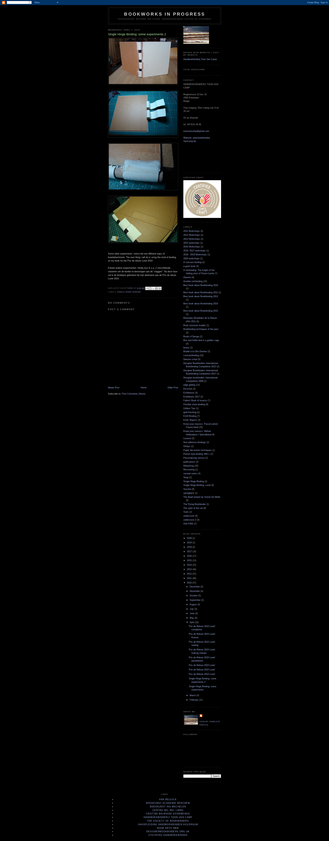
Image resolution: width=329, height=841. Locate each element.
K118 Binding (189, 416)
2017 (189, 551)
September (195, 600)
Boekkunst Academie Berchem (168, 803)
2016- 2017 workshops (194, 250)
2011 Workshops (191, 231)
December (195, 586)
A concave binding (192, 262)
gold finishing (189, 412)
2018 (189, 547)
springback (188, 493)
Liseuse (187, 438)
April (192, 622)
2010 (189, 582)
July (192, 609)
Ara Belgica (167, 799)
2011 (189, 578)
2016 (189, 556)
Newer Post (113, 387)
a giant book (189, 266)
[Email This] (147, 288)
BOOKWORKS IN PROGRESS (164, 14)
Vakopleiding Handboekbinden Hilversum (168, 824)
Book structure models (194, 325)
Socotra (187, 489)
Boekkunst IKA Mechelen (168, 806)
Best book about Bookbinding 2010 (200, 285)
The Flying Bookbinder (194, 504)
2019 (189, 542)
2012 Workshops (191, 235)
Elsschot (187, 388)
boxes (186, 347)
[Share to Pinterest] (160, 288)
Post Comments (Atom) (133, 393)
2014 (189, 565)
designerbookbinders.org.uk (168, 831)
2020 (189, 538)
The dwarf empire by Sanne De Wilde (201, 497)
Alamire (187, 277)
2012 (189, 573)
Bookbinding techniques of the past (200, 329)
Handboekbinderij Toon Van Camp (200, 59)
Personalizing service (194, 458)
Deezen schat (190, 359)
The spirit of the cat (193, 508)
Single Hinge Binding (129, 292)
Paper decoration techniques (197, 450)
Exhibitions (188, 392)
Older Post (173, 387)
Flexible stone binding (194, 404)
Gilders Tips (189, 408)
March (193, 695)
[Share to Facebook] (156, 288)
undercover (188, 516)
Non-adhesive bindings (194, 442)
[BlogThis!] (150, 288)
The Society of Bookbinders (168, 821)
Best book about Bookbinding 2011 (200, 292)
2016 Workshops (191, 246)
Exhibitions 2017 (191, 396)
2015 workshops (191, 243)
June (192, 613)
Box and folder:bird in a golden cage (201, 340)
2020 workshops (191, 258)
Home (144, 387)
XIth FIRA (188, 523)
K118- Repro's (190, 420)
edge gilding (189, 385)
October (194, 595)
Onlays (186, 446)
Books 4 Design (191, 336)
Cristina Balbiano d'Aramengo (168, 813)
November (195, 591)
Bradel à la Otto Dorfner (195, 351)
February (194, 700)
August (193, 604)
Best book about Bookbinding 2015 (200, 310)
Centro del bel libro (168, 810)
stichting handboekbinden (167, 835)
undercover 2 (189, 519)
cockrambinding (191, 355)
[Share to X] (153, 288)
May (192, 618)
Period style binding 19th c (196, 454)
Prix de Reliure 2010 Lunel (202, 665)
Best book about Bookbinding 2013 (200, 296)
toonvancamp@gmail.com (196, 131)
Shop (185, 477)
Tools (186, 512)
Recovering (188, 469)
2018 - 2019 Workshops (195, 254)
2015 (189, 560)
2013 (189, 569)
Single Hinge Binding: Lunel (197, 485)
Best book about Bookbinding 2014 (200, 303)
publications (189, 462)
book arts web (168, 828)
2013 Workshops (191, 239)
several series (190, 473)
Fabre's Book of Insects (195, 400)
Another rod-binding (193, 281)
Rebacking (188, 465)
